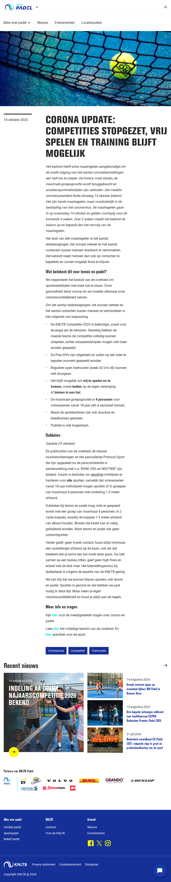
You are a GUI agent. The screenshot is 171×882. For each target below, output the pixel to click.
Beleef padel (11, 839)
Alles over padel (14, 23)
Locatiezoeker (91, 23)
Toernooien (99, 650)
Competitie (78, 650)
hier (56, 629)
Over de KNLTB (55, 833)
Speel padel (11, 833)
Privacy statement (43, 864)
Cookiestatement (70, 864)
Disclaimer (91, 864)
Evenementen (65, 23)
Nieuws (42, 23)
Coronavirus (56, 650)
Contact (51, 827)
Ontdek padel (12, 827)
